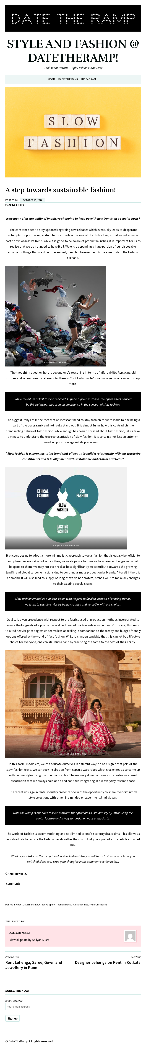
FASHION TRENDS (98, 904)
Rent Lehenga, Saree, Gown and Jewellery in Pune (33, 962)
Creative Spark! (47, 904)
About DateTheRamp (27, 904)
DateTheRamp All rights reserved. (31, 1041)
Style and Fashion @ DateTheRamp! (73, 51)
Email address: (14, 1000)
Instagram (88, 79)
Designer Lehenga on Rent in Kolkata (108, 960)
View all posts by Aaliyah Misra (29, 940)
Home (52, 79)
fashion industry (65, 904)
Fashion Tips (81, 904)
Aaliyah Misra (16, 204)
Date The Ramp (68, 79)
